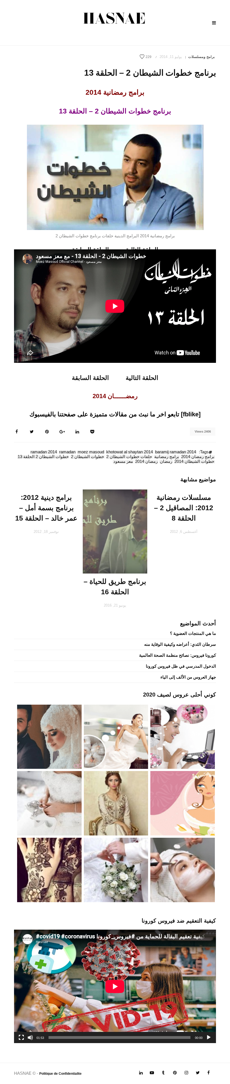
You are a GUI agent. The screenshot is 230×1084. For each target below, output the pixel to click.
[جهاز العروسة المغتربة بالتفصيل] (116, 736)
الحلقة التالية (142, 377)
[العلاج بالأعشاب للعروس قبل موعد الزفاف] (182, 869)
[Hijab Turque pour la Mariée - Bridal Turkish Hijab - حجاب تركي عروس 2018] (49, 736)
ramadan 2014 (44, 452)
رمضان (166, 461)
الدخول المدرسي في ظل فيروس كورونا (181, 666)
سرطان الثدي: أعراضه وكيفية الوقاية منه (180, 644)
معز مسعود (123, 461)
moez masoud (91, 452)
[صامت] (30, 1037)
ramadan (67, 452)
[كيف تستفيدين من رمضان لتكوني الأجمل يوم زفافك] (182, 802)
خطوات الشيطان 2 (87, 457)
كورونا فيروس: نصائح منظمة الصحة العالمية (177, 655)
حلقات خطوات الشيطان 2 (129, 457)
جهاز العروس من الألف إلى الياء (188, 677)
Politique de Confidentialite (60, 1074)
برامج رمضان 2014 (197, 457)
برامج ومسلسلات (201, 57)
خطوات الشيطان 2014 (194, 461)
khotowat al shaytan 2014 (129, 452)
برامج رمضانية (166, 457)
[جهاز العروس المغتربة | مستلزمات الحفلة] (49, 802)
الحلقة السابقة (90, 377)
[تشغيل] (208, 1037)
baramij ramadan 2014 (175, 452)
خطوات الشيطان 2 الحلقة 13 (43, 457)
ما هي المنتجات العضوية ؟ (193, 633)
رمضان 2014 (146, 461)
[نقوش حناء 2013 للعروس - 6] (49, 869)
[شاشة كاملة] (21, 1037)
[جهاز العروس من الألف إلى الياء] (182, 736)
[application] (115, 986)
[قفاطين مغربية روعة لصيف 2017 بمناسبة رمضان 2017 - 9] (116, 802)
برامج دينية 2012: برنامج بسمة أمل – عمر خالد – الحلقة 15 (46, 507)
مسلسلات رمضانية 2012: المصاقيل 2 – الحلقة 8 (183, 507)
